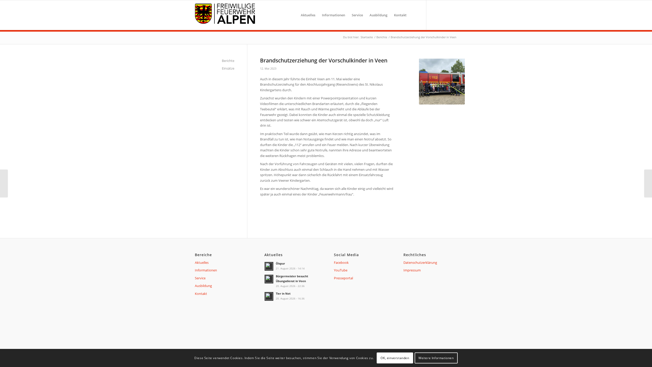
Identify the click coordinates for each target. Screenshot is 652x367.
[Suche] (415, 15)
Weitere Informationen (436, 358)
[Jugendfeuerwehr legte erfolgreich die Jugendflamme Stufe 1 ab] (4, 183)
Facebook (341, 262)
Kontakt (201, 293)
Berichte (228, 60)
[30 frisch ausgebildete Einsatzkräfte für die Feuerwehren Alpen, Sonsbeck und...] (648, 183)
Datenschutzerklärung (420, 262)
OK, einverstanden (395, 358)
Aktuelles (202, 262)
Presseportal (343, 278)
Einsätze (228, 68)
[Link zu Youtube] (443, 15)
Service (200, 278)
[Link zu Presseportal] (452, 15)
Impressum (412, 270)
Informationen (206, 270)
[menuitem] (308, 15)
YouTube (340, 270)
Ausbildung (203, 285)
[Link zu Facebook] (434, 15)
